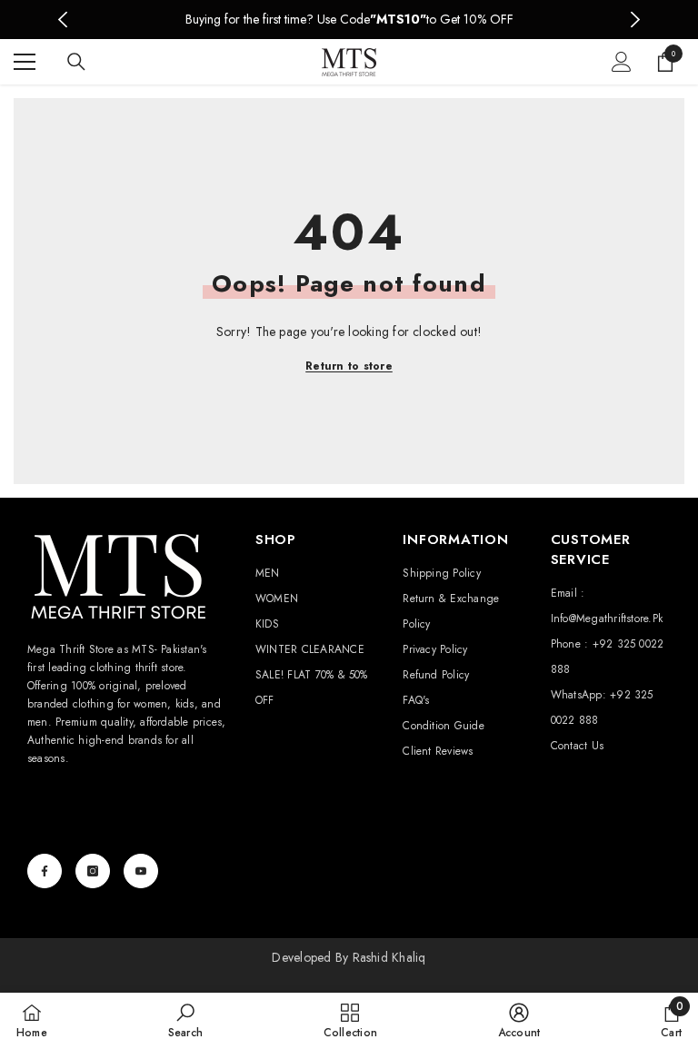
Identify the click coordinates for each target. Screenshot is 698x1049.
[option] (349, 19)
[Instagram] (92, 871)
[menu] (24, 62)
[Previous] (63, 19)
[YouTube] (141, 871)
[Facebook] (44, 871)
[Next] (635, 19)
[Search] (76, 62)
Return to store (349, 366)
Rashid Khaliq (389, 957)
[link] (185, 1020)
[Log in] (622, 62)
